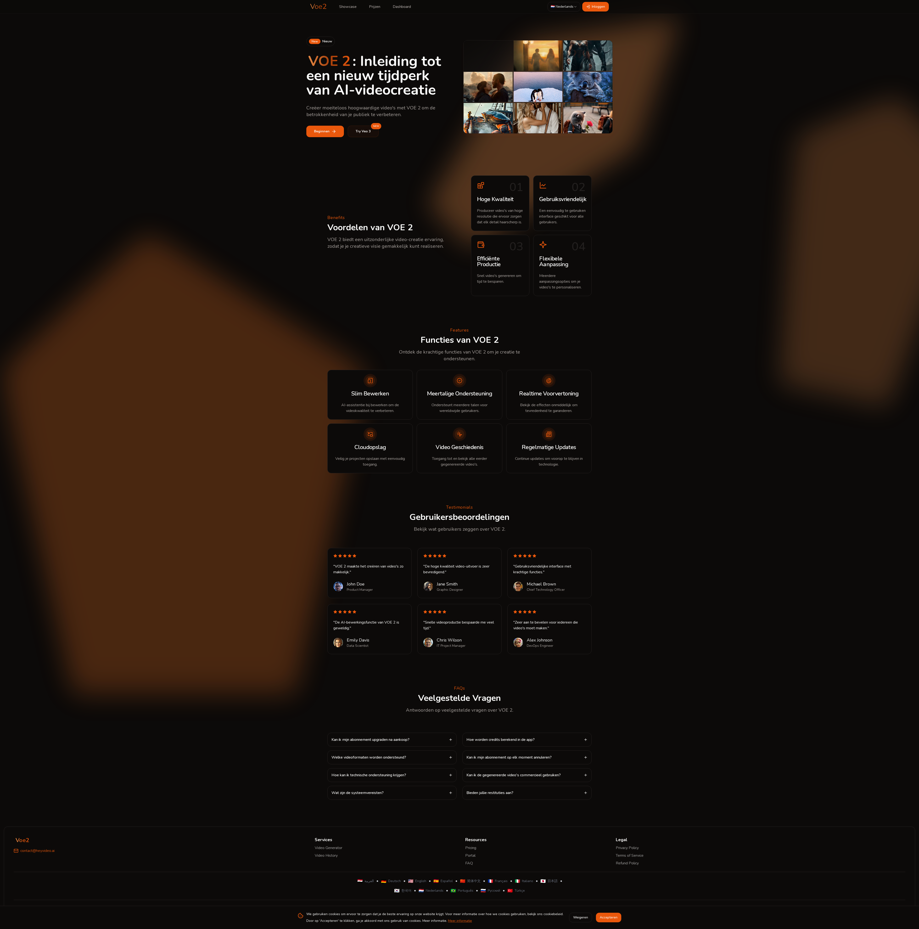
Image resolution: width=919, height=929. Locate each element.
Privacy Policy (627, 847)
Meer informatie (460, 920)
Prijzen (374, 6)
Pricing (470, 847)
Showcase (348, 6)
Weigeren (580, 917)
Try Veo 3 (367, 130)
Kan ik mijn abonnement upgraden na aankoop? (370, 739)
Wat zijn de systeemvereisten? (357, 792)
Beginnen (322, 131)
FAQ (469, 863)
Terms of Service (630, 855)
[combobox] (564, 6)
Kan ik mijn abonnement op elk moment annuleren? (509, 757)
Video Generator (328, 847)
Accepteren (608, 917)
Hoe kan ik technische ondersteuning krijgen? (368, 775)
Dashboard (402, 6)
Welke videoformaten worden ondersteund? (368, 757)
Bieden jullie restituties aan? (489, 792)
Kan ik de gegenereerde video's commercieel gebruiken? (513, 775)
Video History (326, 855)
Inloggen (598, 6)
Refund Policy (627, 863)
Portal (470, 855)
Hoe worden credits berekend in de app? (500, 739)
